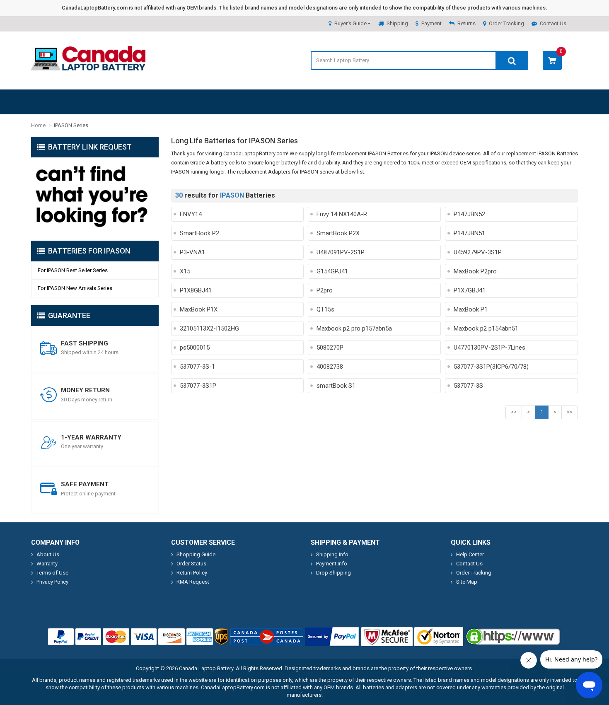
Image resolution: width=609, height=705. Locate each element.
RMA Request (192, 582)
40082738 (330, 366)
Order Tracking (506, 23)
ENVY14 (191, 214)
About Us (47, 554)
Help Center (470, 554)
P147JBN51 (469, 233)
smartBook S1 (336, 385)
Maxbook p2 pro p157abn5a (354, 328)
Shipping (397, 23)
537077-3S (468, 385)
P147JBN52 (469, 214)
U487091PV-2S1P (341, 252)
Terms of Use (52, 573)
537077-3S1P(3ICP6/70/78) (491, 366)
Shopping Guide (195, 554)
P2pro (325, 290)
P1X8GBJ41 (196, 290)
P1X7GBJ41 (470, 290)
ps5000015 (195, 347)
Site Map (466, 582)
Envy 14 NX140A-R (342, 214)
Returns (466, 23)
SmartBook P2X (338, 233)
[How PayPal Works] (332, 636)
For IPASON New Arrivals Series (75, 288)
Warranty (47, 563)
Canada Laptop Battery (206, 668)
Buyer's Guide (350, 23)
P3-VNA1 (192, 252)
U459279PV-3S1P (478, 252)
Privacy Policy (52, 582)
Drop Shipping (333, 573)
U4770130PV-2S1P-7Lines (489, 347)
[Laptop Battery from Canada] (88, 68)
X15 (185, 271)
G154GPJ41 (332, 271)
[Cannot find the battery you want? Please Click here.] (95, 194)
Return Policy (191, 573)
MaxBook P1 (471, 309)
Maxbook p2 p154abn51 (486, 328)
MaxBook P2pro (475, 271)
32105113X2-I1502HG (209, 328)
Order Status (191, 563)
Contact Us (553, 23)
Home (38, 125)
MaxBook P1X (199, 309)
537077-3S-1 (197, 366)
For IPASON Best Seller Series (73, 270)
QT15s (325, 309)
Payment (431, 23)
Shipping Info (332, 554)
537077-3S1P (198, 385)
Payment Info (331, 563)
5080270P (330, 347)
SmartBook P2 (199, 233)
